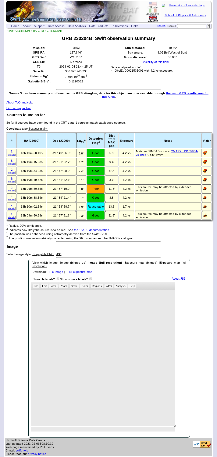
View (53, 286)
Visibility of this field (156, 62)
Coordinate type (17, 128)
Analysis (120, 286)
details (11, 155)
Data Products (98, 26)
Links (134, 26)
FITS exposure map (79, 271)
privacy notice (37, 454)
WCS (109, 286)
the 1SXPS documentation (91, 229)
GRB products (22, 31)
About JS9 (178, 278)
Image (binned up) (73, 262)
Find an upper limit (18, 108)
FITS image (55, 271)
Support (39, 26)
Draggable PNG (43, 254)
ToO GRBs (38, 31)
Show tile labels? (44, 279)
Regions (97, 286)
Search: (172, 26)
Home (15, 26)
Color (85, 286)
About (27, 26)
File (36, 286)
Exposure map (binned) (140, 262)
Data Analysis (77, 26)
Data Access (56, 26)
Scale (74, 286)
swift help (22, 450)
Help (132, 286)
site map (161, 25)
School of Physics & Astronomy (185, 15)
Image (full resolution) (105, 262)
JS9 (58, 254)
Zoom (63, 286)
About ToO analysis (19, 102)
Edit (44, 286)
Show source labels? (74, 279)
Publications (120, 26)
